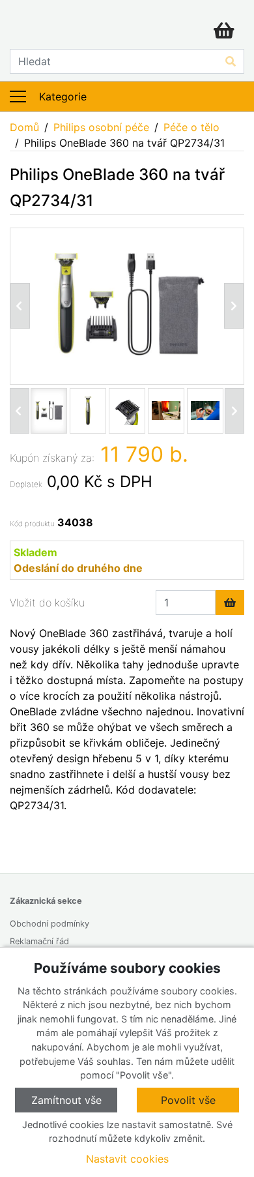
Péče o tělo (191, 127)
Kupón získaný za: (52, 457)
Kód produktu (32, 523)
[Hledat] (230, 61)
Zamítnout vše (66, 1100)
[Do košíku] (230, 602)
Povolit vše (188, 1100)
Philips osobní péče (101, 127)
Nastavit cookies (127, 1158)
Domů (24, 127)
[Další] (234, 411)
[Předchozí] (20, 306)
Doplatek (26, 484)
